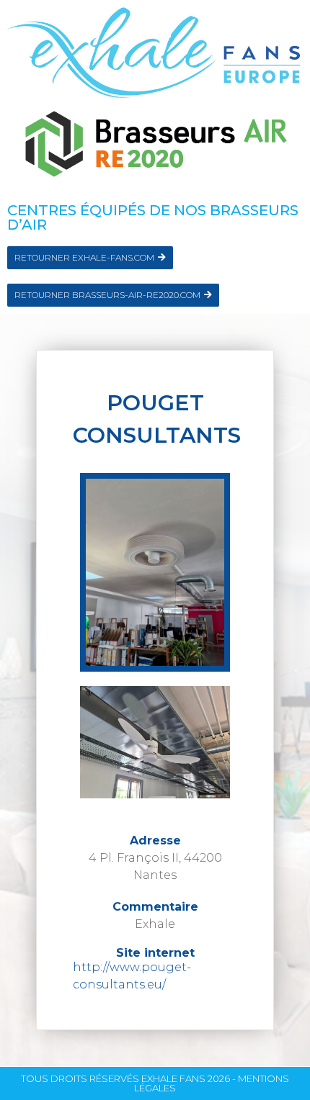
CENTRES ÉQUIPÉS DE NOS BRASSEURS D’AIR (152, 217)
